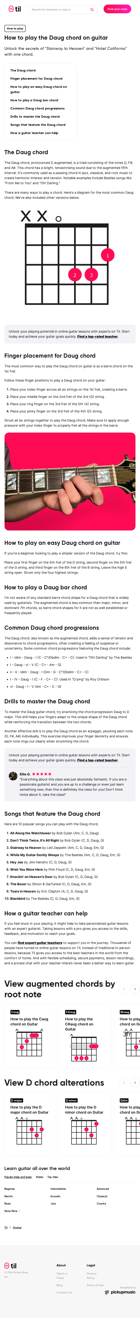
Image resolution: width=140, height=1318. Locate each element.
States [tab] (39, 1177)
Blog (60, 1285)
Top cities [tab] (52, 1177)
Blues (7, 1203)
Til (5, 1227)
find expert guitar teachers (40, 943)
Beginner (9, 1189)
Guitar (17, 1227)
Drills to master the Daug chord (35, 116)
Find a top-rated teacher (97, 336)
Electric (8, 1196)
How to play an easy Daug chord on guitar (38, 89)
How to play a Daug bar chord (34, 100)
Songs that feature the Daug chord (37, 125)
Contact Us (64, 1292)
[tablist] (70, 1177)
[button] (92, 9)
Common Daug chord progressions (37, 108)
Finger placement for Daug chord (36, 78)
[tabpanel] (70, 1200)
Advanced (103, 1189)
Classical (102, 1196)
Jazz (53, 1203)
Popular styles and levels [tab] (18, 1177)
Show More (10, 1211)
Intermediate (58, 1189)
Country (101, 1203)
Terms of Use (95, 1285)
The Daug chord (23, 70)
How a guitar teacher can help (34, 133)
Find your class (117, 9)
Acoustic (55, 1196)
